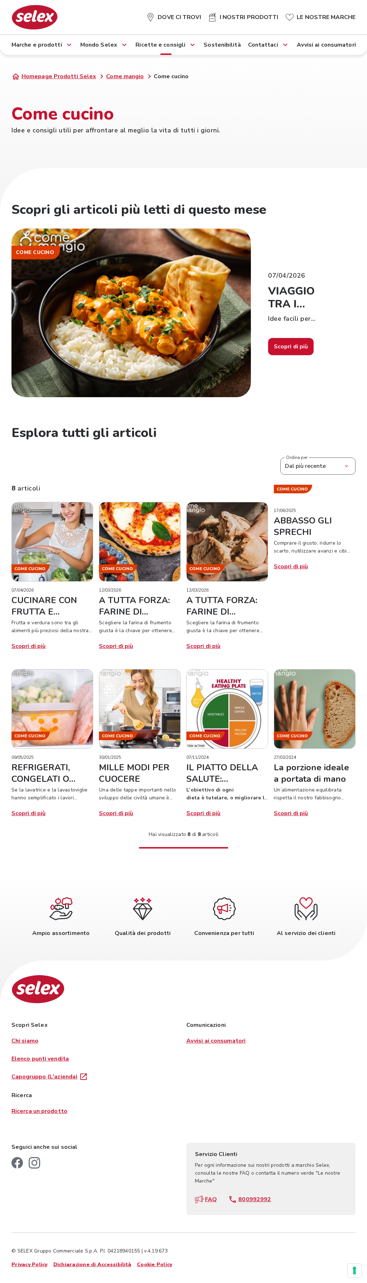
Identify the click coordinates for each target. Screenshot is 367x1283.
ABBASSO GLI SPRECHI (303, 526)
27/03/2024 (285, 757)
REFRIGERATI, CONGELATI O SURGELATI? (40, 779)
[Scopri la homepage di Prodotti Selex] (34, 17)
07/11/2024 (197, 757)
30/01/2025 (110, 757)
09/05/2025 (22, 757)
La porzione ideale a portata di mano (311, 773)
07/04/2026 (22, 590)
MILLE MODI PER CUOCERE (134, 773)
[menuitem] (173, 15)
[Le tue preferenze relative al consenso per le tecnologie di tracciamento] (354, 1270)
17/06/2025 (285, 510)
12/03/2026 (110, 590)
